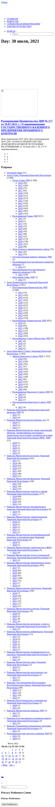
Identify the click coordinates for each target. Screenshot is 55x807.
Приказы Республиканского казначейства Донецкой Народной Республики (27, 701)
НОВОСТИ (12, 21)
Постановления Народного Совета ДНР (31, 402)
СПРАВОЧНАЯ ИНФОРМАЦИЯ (23, 24)
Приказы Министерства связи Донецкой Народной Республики (26, 663)
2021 (20, 201)
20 (6, 759)
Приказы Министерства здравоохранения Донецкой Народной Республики (27, 518)
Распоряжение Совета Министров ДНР (31, 338)
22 (13, 759)
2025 (20, 211)
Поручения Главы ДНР (23, 277)
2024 (20, 208)
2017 (20, 190)
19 (3, 759)
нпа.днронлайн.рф (42, 770)
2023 (20, 206)
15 (13, 756)
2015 (20, 185)
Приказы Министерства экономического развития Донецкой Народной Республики (27, 507)
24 (20, 759)
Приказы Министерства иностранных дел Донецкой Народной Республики (27, 673)
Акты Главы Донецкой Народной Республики (29, 175)
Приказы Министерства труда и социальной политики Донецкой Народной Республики (28, 556)
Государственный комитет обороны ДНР (32, 257)
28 (9, 762)
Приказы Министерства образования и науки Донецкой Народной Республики (28, 564)
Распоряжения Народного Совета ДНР (31, 392)
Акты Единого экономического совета (31, 249)
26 (3, 762)
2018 (20, 193)
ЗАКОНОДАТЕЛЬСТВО (19, 26)
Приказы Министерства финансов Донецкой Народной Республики (28, 479)
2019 (20, 195)
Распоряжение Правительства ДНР (29, 320)
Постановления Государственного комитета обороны (28, 270)
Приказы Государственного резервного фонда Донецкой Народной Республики (29, 719)
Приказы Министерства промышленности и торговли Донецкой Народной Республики (28, 653)
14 (9, 756)
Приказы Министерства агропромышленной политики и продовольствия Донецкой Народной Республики (28, 537)
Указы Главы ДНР (21, 180)
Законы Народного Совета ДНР (27, 356)
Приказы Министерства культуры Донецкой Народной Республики (28, 609)
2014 (20, 183)
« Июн (4, 765)
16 (16, 756)
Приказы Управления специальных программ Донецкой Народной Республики (29, 727)
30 (16, 762)
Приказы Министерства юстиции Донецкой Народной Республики (28, 456)
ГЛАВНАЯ (12, 19)
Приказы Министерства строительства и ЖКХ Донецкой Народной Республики (29, 548)
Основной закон (14, 173)
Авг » (12, 765)
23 (16, 759)
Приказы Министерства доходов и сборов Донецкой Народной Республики (27, 492)
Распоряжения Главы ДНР (25, 216)
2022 (20, 203)
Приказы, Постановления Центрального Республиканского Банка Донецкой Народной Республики (29, 685)
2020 (20, 198)
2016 (20, 188)
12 (3, 756)
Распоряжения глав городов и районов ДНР (28, 733)
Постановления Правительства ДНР (29, 287)
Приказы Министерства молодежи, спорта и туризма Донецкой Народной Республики (28, 625)
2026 (20, 213)
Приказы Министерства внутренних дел (26, 420)
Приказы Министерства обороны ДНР (25, 710)
